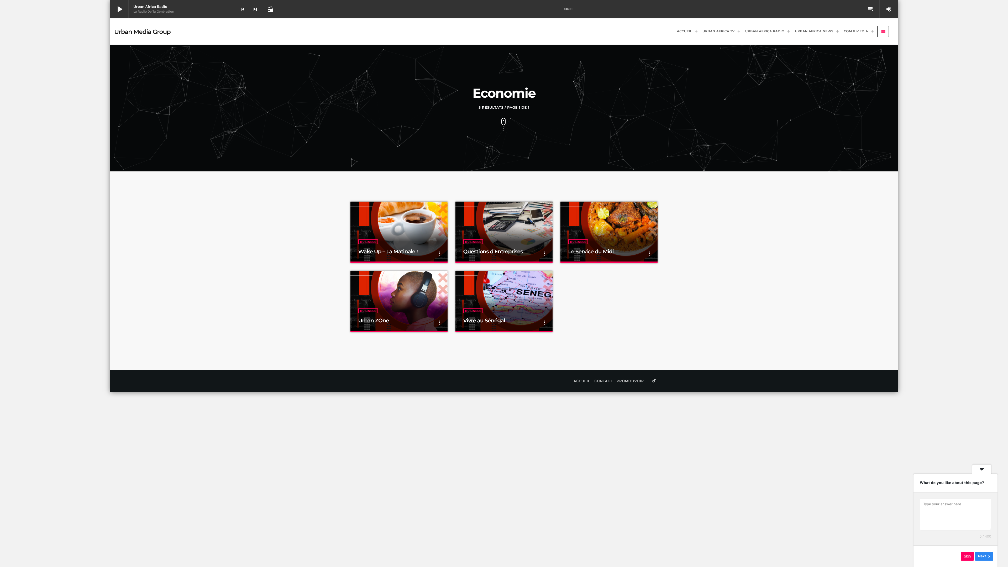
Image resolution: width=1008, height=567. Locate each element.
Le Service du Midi (591, 252)
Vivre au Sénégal (484, 321)
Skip (967, 556)
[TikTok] (654, 381)
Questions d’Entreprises (493, 252)
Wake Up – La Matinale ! (388, 252)
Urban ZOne (373, 321)
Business (368, 242)
